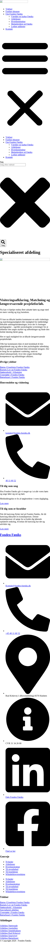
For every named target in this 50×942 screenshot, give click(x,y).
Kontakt (9, 29)
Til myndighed (12, 869)
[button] (25, 83)
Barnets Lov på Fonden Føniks (13, 370)
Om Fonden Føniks (14, 14)
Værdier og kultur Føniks (22, 16)
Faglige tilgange (13, 11)
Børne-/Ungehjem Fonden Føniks (15, 367)
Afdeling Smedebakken (10, 930)
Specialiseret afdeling (9, 910)
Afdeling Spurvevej (8, 935)
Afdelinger (16, 19)
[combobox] (13, 164)
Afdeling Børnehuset (9, 938)
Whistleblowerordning (15, 874)
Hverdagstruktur (18, 21)
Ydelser (9, 9)
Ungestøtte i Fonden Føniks (12, 375)
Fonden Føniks (10, 535)
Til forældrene (12, 872)
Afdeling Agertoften (9, 928)
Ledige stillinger (18, 26)
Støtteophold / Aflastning (11, 372)
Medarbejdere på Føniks (21, 24)
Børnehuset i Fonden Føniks (12, 377)
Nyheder (9, 862)
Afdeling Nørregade (9, 925)
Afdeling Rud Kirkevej (10, 933)
